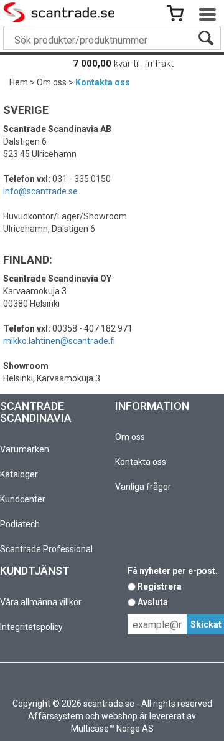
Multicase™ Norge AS (112, 729)
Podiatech (20, 524)
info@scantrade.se (40, 191)
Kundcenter (22, 499)
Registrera (160, 586)
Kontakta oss (102, 82)
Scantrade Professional (46, 549)
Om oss (52, 82)
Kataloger (19, 474)
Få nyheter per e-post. (173, 571)
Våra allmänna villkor (41, 602)
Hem (18, 82)
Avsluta (153, 602)
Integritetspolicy (31, 627)
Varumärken (24, 449)
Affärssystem (55, 716)
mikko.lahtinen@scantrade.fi (59, 341)
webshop (119, 716)
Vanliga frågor (143, 487)
